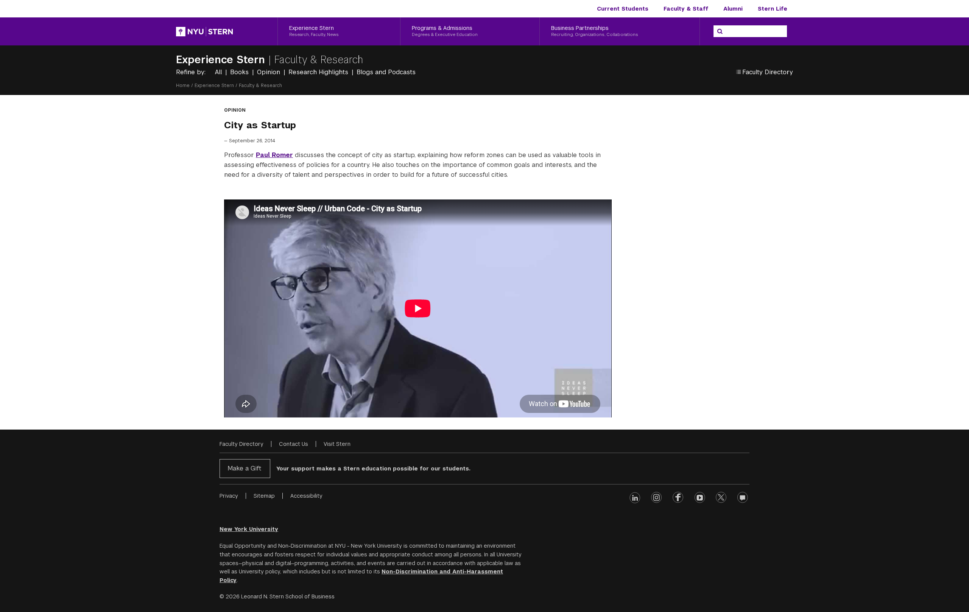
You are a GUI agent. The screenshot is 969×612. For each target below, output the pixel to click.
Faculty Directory (241, 444)
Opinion (269, 72)
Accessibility (306, 495)
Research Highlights (319, 72)
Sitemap (264, 495)
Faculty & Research (318, 59)
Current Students (622, 8)
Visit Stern (337, 444)
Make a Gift (244, 468)
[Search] (720, 31)
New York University (249, 529)
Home (183, 86)
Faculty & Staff (686, 8)
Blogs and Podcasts (386, 72)
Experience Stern (222, 59)
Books (240, 72)
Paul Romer (274, 155)
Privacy (229, 495)
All (219, 72)
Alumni (733, 8)
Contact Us (293, 444)
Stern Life (772, 8)
